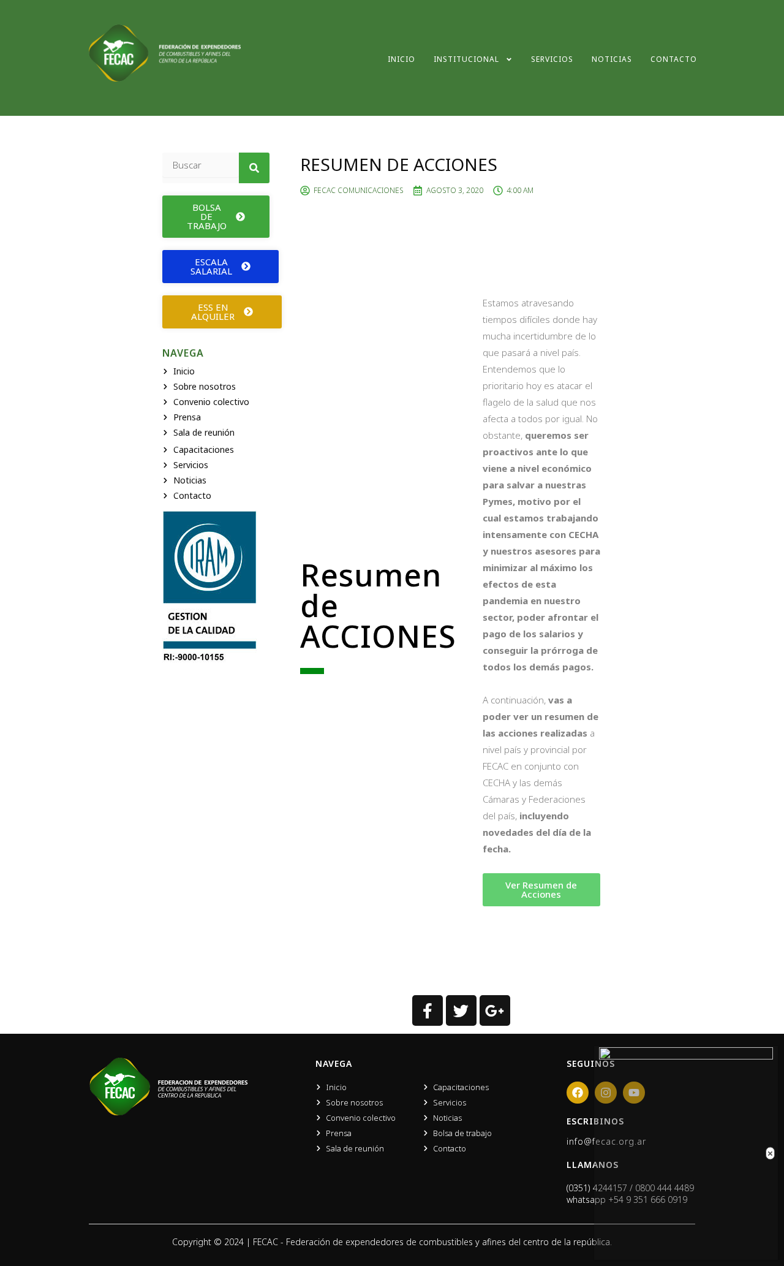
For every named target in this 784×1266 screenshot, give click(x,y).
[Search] (254, 168)
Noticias (612, 59)
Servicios (552, 59)
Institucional (466, 59)
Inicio (401, 59)
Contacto (673, 59)
